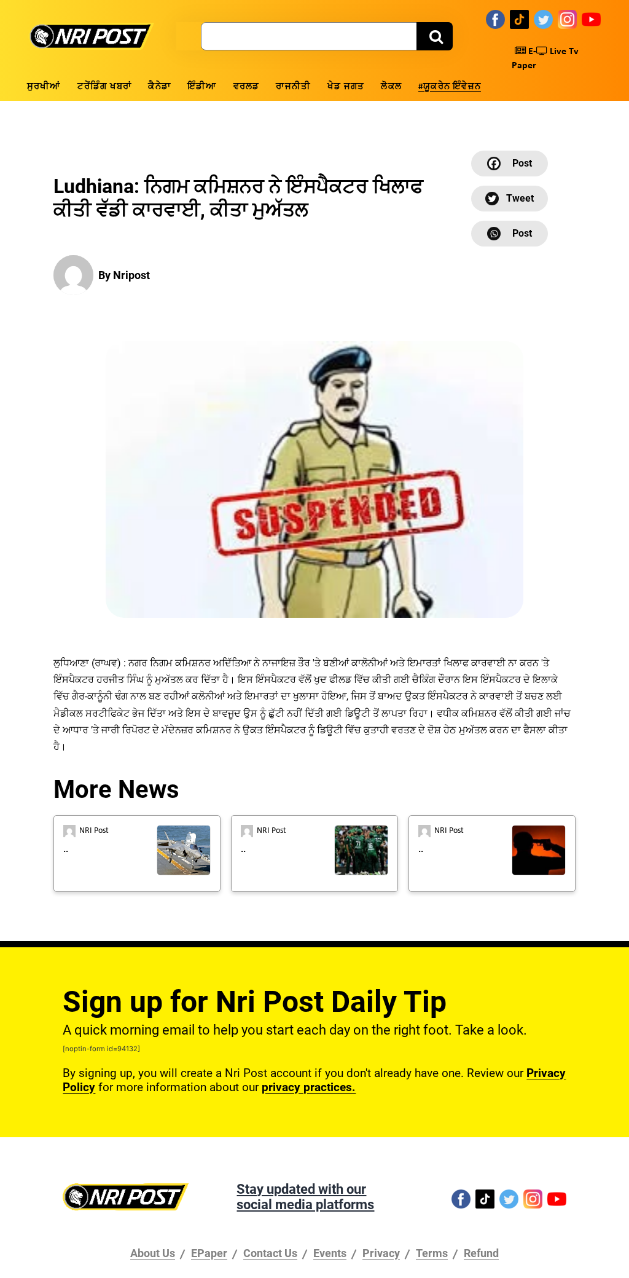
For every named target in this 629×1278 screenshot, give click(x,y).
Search (434, 36)
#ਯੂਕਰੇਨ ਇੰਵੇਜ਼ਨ (449, 87)
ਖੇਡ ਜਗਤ (345, 87)
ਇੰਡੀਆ (202, 87)
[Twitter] (543, 19)
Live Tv (563, 52)
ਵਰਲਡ (246, 87)
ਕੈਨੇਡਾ (159, 87)
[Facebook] (495, 19)
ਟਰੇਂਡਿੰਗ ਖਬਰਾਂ (104, 87)
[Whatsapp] (509, 234)
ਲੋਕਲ (391, 87)
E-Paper (524, 59)
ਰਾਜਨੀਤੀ (293, 87)
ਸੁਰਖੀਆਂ (44, 87)
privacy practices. (309, 1087)
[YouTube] (591, 19)
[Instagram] (567, 19)
